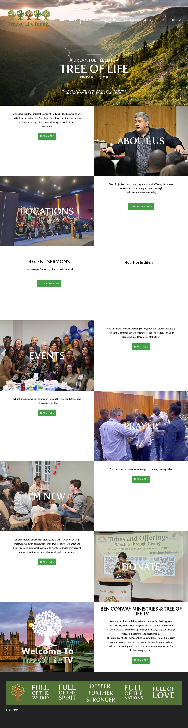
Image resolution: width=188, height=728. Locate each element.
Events (146, 20)
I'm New (176, 20)
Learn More (47, 136)
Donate (161, 20)
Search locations (141, 206)
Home (73, 20)
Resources (129, 20)
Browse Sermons (49, 283)
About (87, 20)
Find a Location (107, 20)
